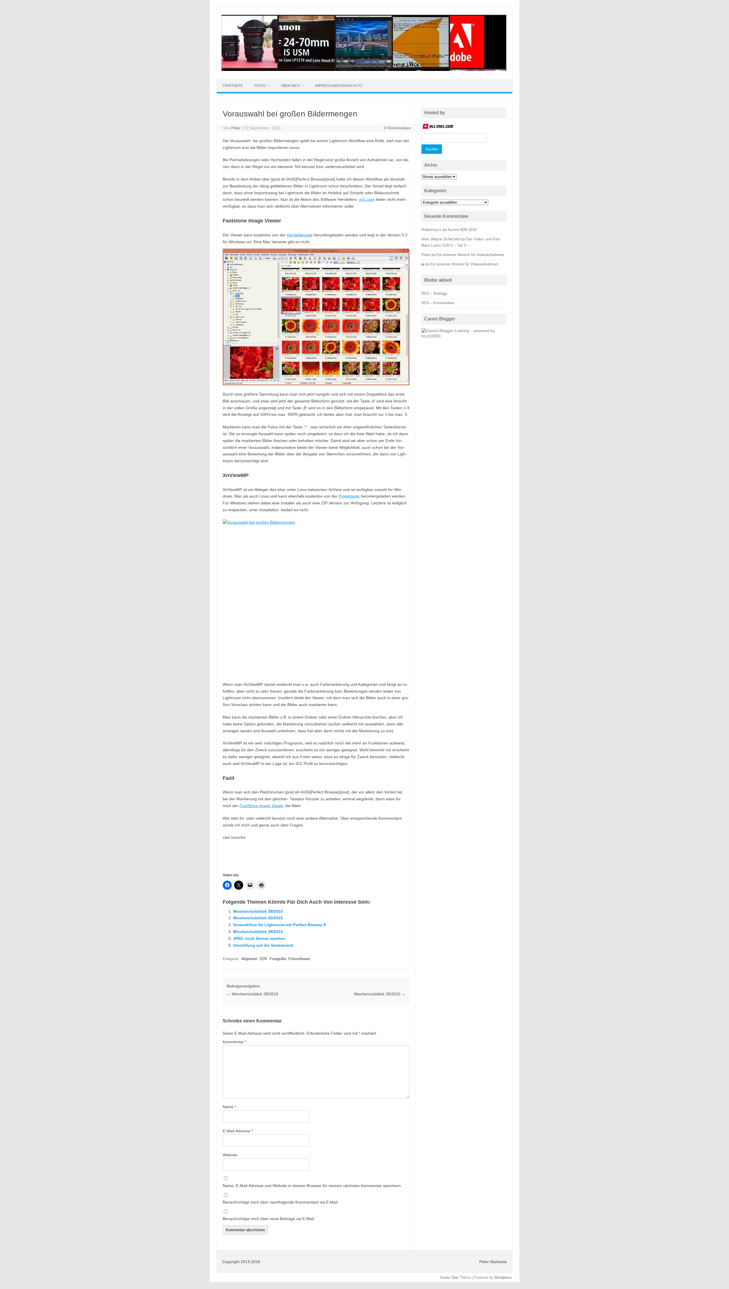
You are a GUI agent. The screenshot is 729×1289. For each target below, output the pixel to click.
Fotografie (278, 959)
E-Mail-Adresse (238, 1131)
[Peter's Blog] (364, 69)
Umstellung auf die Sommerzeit (263, 945)
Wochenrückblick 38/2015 (252, 994)
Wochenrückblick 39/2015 (258, 911)
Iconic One (449, 1277)
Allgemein (249, 959)
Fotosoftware (299, 959)
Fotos (260, 86)
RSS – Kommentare (437, 303)
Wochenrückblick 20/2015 (258, 918)
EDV (263, 959)
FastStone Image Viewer (261, 805)
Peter (236, 128)
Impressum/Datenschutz (338, 86)
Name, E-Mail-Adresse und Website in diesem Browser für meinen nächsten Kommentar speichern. (312, 1185)
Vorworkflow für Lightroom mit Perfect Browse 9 (279, 924)
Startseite (232, 86)
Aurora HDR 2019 (462, 230)
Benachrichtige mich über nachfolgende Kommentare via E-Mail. (281, 1202)
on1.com (367, 199)
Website (230, 1155)
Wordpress (503, 1277)
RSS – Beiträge (434, 293)
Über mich (290, 86)
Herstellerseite (300, 235)
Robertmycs (431, 230)
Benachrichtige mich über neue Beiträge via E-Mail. (269, 1218)
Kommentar (234, 1042)
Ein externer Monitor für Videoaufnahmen (470, 255)
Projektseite (349, 496)
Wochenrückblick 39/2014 (258, 931)
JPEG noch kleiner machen (259, 938)
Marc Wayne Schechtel (440, 239)
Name (229, 1106)
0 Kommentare (397, 128)
